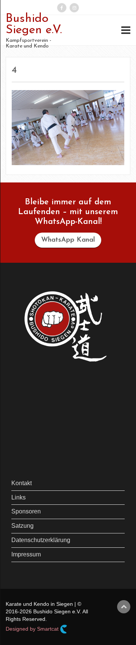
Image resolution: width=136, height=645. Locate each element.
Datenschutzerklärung (40, 540)
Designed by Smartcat (33, 629)
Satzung (22, 525)
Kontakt (21, 483)
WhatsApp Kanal (68, 240)
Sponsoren (26, 511)
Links (18, 497)
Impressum (26, 554)
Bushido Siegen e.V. (34, 24)
